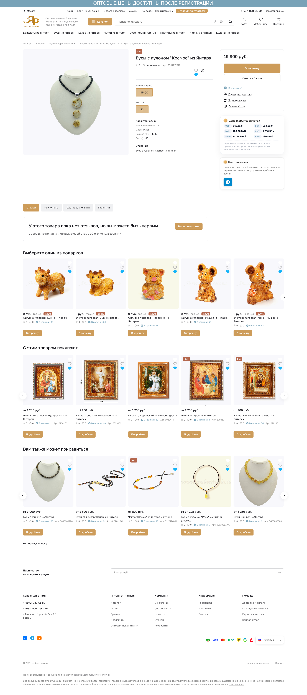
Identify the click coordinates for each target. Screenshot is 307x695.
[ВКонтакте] (25, 638)
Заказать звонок (274, 10)
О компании (162, 602)
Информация (207, 595)
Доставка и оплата (78, 207)
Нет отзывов (152, 65)
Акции (115, 608)
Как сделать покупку (255, 608)
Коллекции (117, 619)
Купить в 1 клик (252, 78)
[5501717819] (76, 102)
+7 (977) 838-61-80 (250, 10)
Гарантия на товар (253, 614)
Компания (161, 595)
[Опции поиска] (214, 21)
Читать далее (236, 684)
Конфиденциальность (258, 663)
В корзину (252, 68)
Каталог (116, 602)
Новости (160, 614)
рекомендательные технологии (91, 674)
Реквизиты (161, 625)
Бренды (115, 614)
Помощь (203, 614)
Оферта (279, 663)
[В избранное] (196, 70)
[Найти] (230, 21)
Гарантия (104, 207)
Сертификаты (163, 608)
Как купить (51, 207)
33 (142, 109)
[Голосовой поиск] (222, 21)
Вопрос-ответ (250, 619)
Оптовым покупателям (124, 625)
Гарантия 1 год (237, 106)
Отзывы (31, 207)
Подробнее (33, 434)
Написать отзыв (188, 226)
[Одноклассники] (39, 638)
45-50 (144, 92)
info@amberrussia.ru (35, 608)
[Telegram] (32, 638)
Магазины (204, 608)
